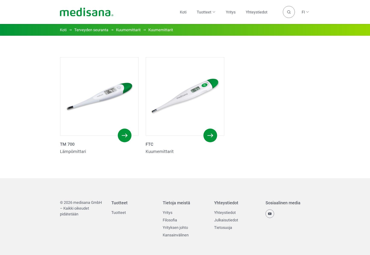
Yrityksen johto (175, 227)
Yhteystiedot (256, 12)
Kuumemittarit (128, 30)
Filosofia (170, 220)
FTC (149, 144)
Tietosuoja (223, 227)
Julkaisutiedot (226, 220)
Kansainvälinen (176, 235)
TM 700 (67, 144)
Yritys (231, 12)
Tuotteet (118, 212)
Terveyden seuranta (91, 30)
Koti (183, 12)
